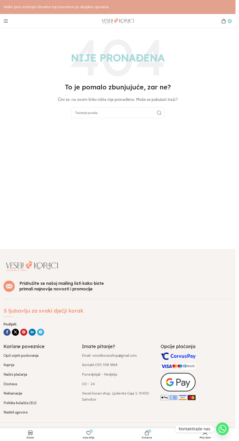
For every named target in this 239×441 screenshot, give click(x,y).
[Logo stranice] (117, 20)
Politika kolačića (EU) (20, 403)
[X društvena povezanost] (15, 332)
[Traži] (159, 112)
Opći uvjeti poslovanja (21, 355)
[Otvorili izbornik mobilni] (6, 21)
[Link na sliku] (32, 265)
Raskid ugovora (16, 412)
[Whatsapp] (222, 429)
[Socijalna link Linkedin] (32, 332)
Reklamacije (13, 393)
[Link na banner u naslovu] (117, 7)
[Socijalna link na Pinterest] (23, 332)
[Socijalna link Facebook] (7, 332)
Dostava (10, 384)
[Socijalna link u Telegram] (40, 332)
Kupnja (9, 365)
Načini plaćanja (15, 374)
